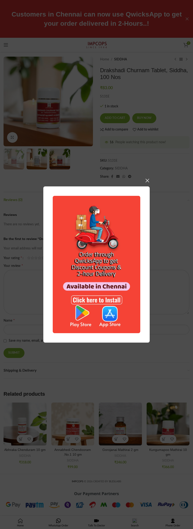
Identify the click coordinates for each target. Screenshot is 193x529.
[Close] (147, 180)
